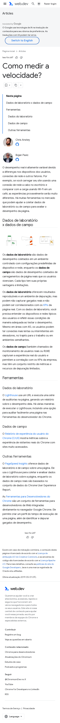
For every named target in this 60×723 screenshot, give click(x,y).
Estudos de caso (13, 662)
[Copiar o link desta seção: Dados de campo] (29, 427)
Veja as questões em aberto (18, 639)
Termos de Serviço (11, 708)
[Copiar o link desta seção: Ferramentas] (26, 378)
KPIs (45, 305)
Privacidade (29, 708)
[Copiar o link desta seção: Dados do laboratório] (35, 388)
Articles (7, 13)
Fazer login (50, 3)
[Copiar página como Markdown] (16, 85)
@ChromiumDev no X (15, 679)
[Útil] (16, 57)
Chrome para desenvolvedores (20, 652)
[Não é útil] (21, 57)
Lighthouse (11, 395)
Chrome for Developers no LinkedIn (22, 689)
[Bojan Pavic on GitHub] (17, 160)
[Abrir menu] (5, 3)
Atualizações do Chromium (18, 657)
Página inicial (8, 51)
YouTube (9, 684)
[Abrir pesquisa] (33, 4)
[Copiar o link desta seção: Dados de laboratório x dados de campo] (36, 225)
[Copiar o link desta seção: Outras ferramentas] (34, 457)
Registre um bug (13, 634)
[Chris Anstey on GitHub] (17, 145)
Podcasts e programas (16, 666)
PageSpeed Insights (16, 463)
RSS (7, 694)
